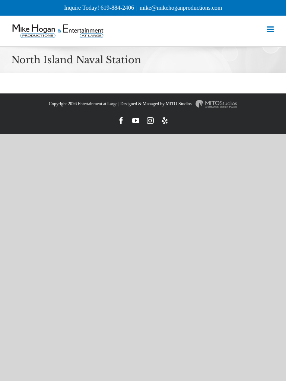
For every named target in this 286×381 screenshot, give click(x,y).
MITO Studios (179, 103)
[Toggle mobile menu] (271, 29)
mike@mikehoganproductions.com (181, 7)
